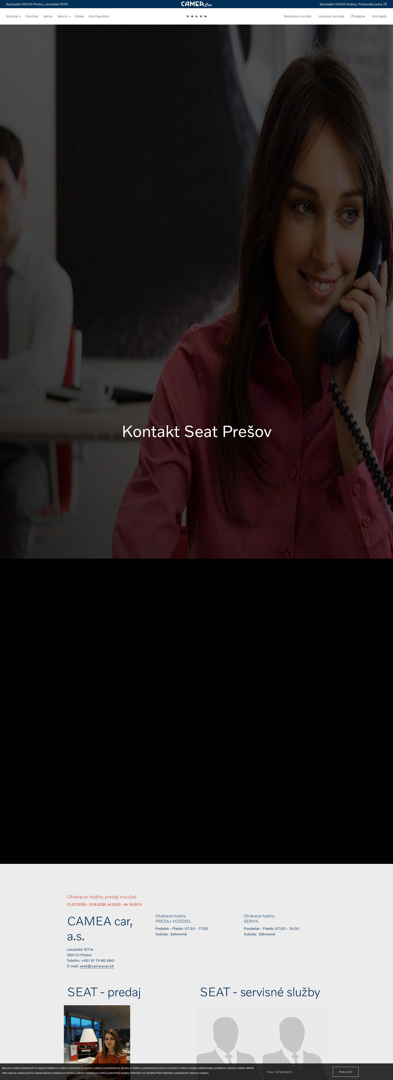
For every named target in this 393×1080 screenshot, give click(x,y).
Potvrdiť (345, 1072)
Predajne (358, 16)
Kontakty (379, 16)
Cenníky (31, 16)
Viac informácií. (280, 1072)
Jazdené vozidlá (331, 16)
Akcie (48, 16)
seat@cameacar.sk (97, 966)
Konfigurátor (99, 16)
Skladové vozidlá (297, 16)
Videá (79, 16)
